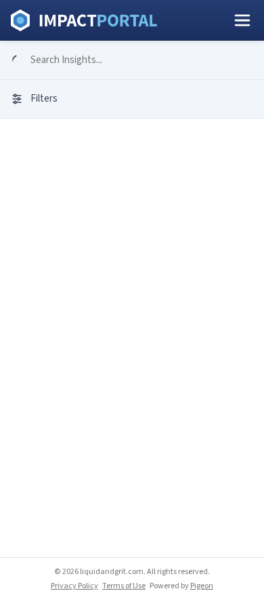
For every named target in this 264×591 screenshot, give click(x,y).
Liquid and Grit (84, 20)
